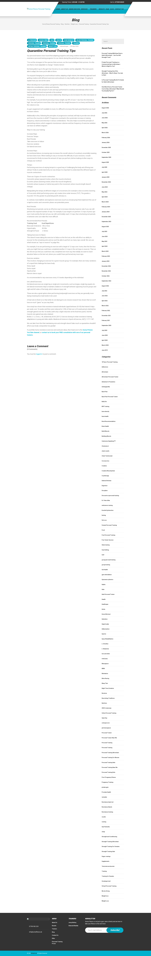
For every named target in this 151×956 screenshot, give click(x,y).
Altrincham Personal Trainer (110, 377)
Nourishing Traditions (108, 698)
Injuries (104, 634)
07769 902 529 (33, 926)
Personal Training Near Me (109, 767)
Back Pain (104, 391)
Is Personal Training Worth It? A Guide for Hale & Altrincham (113, 81)
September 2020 (106, 325)
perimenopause (106, 728)
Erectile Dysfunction (107, 510)
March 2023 (105, 251)
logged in (39, 354)
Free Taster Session (107, 540)
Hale (51, 40)
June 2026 (105, 117)
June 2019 (105, 350)
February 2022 (106, 310)
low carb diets (106, 653)
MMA (103, 668)
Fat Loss (104, 520)
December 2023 (106, 216)
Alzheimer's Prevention (108, 382)
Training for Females (108, 876)
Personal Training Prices (57, 942)
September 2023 (106, 221)
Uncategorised (106, 881)
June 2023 (105, 236)
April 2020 (104, 340)
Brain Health (105, 426)
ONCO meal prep (106, 708)
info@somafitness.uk (35, 932)
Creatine (104, 466)
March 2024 (105, 202)
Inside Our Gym (74, 9)
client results (105, 451)
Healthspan (105, 604)
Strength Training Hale (108, 851)
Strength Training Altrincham (110, 841)
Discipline (104, 490)
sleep (103, 831)
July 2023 (104, 231)
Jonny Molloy (72, 922)
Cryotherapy (105, 475)
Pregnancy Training (107, 782)
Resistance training (107, 812)
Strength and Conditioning (109, 836)
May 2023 (104, 241)
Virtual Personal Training (37, 46)
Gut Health (105, 569)
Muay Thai (105, 683)
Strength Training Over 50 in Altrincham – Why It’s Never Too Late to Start (112, 73)
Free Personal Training (108, 535)
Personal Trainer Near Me (109, 737)
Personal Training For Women (110, 757)
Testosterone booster (108, 866)
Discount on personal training (110, 495)
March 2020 (105, 345)
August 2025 (105, 162)
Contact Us (119, 9)
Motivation (105, 673)
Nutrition (104, 703)
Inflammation (105, 629)
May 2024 (104, 192)
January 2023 (105, 261)
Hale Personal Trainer (108, 594)
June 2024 (105, 187)
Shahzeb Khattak (73, 925)
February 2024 (106, 206)
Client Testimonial (107, 456)
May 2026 (104, 122)
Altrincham (32, 40)
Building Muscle (106, 436)
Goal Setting (105, 550)
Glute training (106, 545)
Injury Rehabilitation (107, 639)
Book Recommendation (108, 421)
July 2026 (104, 113)
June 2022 (105, 295)
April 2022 (104, 300)
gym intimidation (107, 574)
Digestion (104, 485)
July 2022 (104, 291)
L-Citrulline (105, 643)
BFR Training (105, 406)
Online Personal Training (84, 40)
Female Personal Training (109, 525)
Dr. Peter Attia (106, 500)
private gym (105, 787)
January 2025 (105, 177)
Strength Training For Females (111, 846)
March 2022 (105, 305)
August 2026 (105, 108)
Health (58, 40)
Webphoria (34, 953)
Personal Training (49, 43)
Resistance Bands (107, 807)
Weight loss (105, 896)
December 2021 (106, 315)
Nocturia (104, 693)
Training (76, 43)
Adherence (105, 367)
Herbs (103, 609)
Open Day (104, 718)
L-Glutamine (105, 648)
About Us (64, 9)
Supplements (105, 861)
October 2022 (105, 276)
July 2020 (104, 330)
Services (84, 9)
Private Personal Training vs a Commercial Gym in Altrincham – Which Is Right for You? (111, 64)
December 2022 (106, 266)
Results (102, 9)
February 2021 (106, 320)
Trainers (93, 9)
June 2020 (105, 335)
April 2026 (104, 127)
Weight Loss (53, 46)
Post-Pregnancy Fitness (109, 777)
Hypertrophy (105, 624)
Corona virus (43, 40)
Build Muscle (105, 431)
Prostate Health (106, 792)
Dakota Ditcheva (106, 480)
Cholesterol (105, 446)
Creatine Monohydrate (108, 471)
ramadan (104, 797)
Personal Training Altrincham (110, 752)
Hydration (104, 619)
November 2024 (106, 182)
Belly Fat (104, 401)
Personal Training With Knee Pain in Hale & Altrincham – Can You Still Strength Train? (112, 55)
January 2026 (105, 142)
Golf (103, 555)
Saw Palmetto (106, 826)
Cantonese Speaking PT (109, 441)
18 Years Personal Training (110, 362)
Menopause (105, 663)
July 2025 (104, 167)
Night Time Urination (108, 688)
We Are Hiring (106, 891)
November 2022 (106, 271)
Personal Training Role (108, 772)
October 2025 (105, 152)
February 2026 (106, 137)
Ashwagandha (106, 386)
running (104, 821)
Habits (103, 584)
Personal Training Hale (108, 762)
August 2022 (105, 286)
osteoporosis (106, 723)
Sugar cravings (106, 856)
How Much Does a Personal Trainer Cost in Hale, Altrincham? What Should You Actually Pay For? (113, 89)
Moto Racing (105, 678)
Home (58, 9)
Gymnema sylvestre (107, 579)
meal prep (104, 658)
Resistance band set (107, 802)
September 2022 (106, 281)
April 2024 (104, 197)
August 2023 (105, 226)
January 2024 (105, 211)
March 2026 (105, 132)
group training (106, 564)
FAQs (107, 9)
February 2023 (106, 256)
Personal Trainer (34, 43)
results (104, 817)
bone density (105, 411)
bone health (105, 416)
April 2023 (104, 246)
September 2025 (106, 157)
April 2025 (104, 172)
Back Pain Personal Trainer (110, 396)
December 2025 (106, 147)
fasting (104, 515)
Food (103, 530)
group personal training (108, 560)
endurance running (107, 505)
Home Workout (68, 40)
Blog (112, 9)
